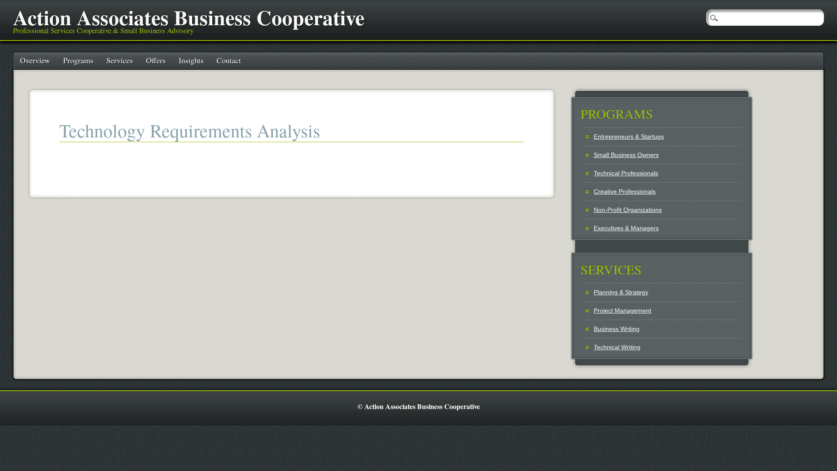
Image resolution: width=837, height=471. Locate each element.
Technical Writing (617, 347)
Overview (35, 60)
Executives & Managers (626, 228)
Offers (156, 60)
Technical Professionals (626, 173)
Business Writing (617, 328)
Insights (191, 60)
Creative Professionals (625, 191)
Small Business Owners (626, 154)
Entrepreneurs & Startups (629, 136)
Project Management (622, 310)
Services (119, 60)
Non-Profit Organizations (628, 209)
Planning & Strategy (621, 292)
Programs (78, 60)
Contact (229, 60)
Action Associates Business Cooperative (188, 17)
